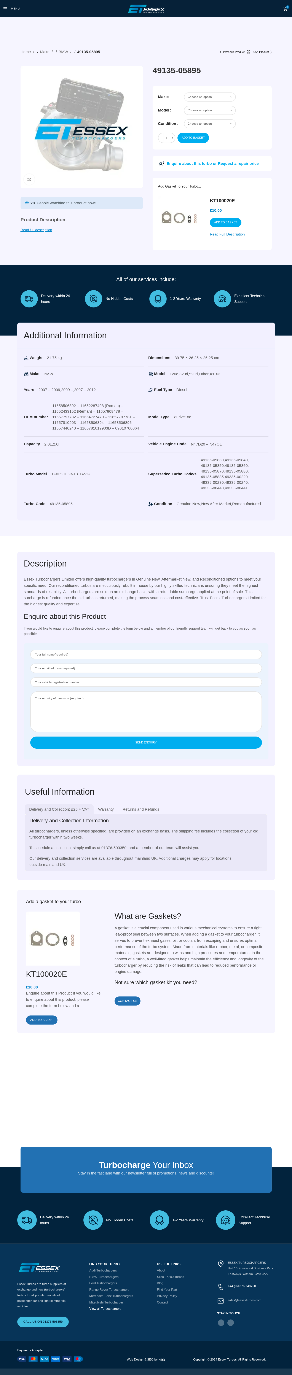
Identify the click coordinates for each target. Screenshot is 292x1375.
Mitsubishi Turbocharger (106, 1302)
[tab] (59, 809)
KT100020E (222, 200)
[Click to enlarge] (29, 179)
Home (26, 52)
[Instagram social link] (230, 1322)
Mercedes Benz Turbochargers (111, 1296)
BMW (64, 52)
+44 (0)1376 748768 (242, 1286)
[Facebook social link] (221, 1322)
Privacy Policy (167, 1296)
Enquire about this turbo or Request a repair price (213, 163)
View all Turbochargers (105, 1308)
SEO (150, 1359)
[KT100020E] (53, 940)
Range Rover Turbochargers (109, 1289)
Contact (162, 1302)
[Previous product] (233, 52)
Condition (167, 123)
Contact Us (127, 1001)
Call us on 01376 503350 (43, 1321)
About (161, 1270)
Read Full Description (227, 234)
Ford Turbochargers (103, 1283)
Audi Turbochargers (103, 1270)
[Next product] (262, 52)
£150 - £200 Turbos (170, 1277)
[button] (41, 1020)
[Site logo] (146, 8)
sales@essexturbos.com (244, 1300)
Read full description (36, 230)
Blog (160, 1283)
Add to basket (193, 137)
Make (45, 52)
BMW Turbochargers (104, 1277)
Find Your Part (167, 1289)
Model (163, 110)
